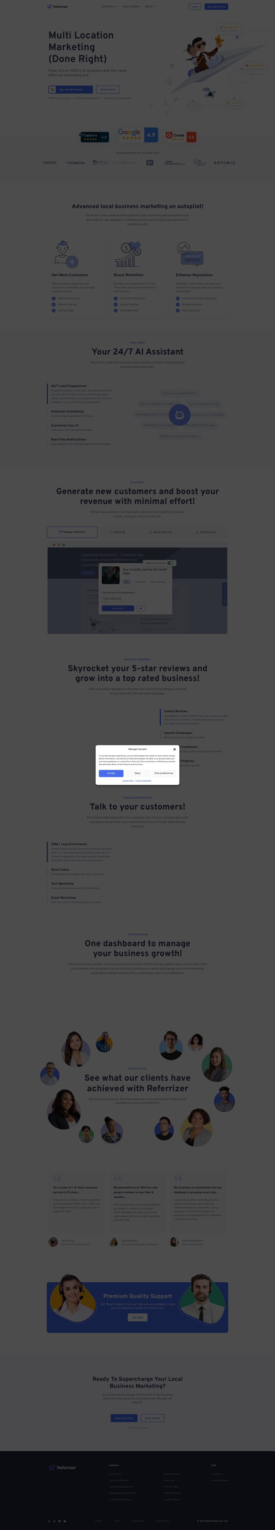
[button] (174, 749)
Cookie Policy (128, 780)
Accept (111, 773)
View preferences (163, 773)
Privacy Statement (143, 780)
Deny (137, 773)
